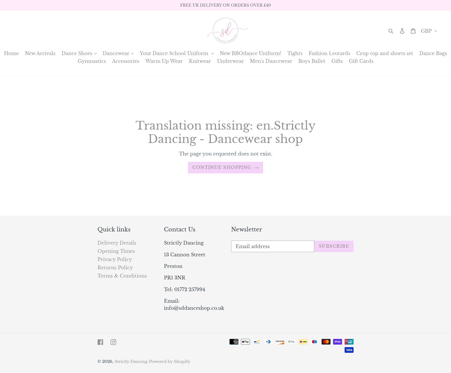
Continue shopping (221, 167)
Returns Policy (115, 267)
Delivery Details (116, 243)
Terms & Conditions (122, 276)
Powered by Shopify (169, 361)
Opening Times (116, 251)
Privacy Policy (114, 259)
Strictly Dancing (131, 361)
